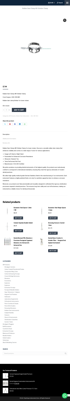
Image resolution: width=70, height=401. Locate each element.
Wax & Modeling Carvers (10, 342)
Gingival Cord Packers (11, 294)
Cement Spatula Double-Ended (23, 223)
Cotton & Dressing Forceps (12, 274)
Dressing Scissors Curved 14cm (56, 224)
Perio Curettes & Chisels (11, 303)
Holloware (7, 296)
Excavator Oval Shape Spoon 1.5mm (57, 209)
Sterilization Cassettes (11, 319)
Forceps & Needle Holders (12, 290)
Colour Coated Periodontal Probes (14, 269)
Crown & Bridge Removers (12, 276)
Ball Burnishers (7, 326)
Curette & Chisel (7, 328)
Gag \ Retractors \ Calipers (12, 292)
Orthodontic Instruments (12, 301)
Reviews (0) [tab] (6, 143)
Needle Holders (7, 335)
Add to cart (19, 110)
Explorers (7, 283)
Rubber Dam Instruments (22, 116)
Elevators (7, 278)
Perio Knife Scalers (10, 306)
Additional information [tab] (9, 138)
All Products (12, 116)
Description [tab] (6, 134)
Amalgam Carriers (10, 267)
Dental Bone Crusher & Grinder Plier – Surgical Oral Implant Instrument (57, 240)
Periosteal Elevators (10, 308)
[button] (64, 20)
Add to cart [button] (18, 218)
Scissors (7, 315)
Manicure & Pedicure (9, 333)
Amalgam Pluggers (8, 324)
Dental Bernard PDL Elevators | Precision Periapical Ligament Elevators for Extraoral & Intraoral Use (23, 241)
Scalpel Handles (9, 312)
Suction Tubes (9, 322)
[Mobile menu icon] (67, 2)
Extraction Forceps (10, 287)
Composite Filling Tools (11, 271)
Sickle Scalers (7, 338)
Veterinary (6, 340)
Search (65, 353)
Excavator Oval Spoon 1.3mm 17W (22, 209)
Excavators (8, 280)
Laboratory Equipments (11, 299)
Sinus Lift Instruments (11, 317)
